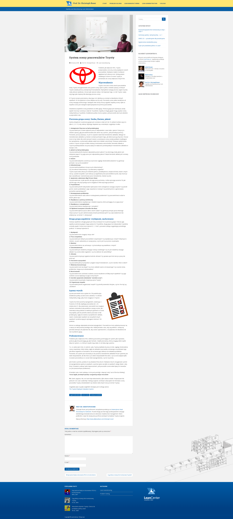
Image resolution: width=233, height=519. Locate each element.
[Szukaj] (164, 19)
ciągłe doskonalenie (75, 395)
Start (105, 3)
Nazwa (67, 456)
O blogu (163, 3)
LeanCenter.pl (147, 59)
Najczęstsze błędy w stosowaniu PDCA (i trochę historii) (81, 475)
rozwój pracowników (95, 395)
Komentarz (68, 434)
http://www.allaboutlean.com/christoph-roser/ (100, 419)
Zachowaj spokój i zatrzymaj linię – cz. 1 (150, 35)
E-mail (67, 462)
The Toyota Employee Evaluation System (81, 389)
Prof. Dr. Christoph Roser (84, 3)
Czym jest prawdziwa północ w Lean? (149, 45)
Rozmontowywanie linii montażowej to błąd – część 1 (151, 30)
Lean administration (149, 3)
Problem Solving (116, 3)
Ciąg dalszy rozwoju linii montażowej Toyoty (119, 475)
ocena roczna (85, 395)
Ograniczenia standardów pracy (147, 42)
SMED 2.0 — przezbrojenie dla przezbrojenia (151, 38)
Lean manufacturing (131, 3)
